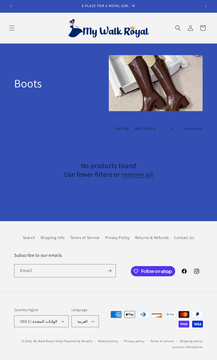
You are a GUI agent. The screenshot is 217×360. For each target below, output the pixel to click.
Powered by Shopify (78, 341)
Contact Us (184, 237)
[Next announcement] (206, 6)
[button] (12, 28)
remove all (137, 174)
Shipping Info (52, 237)
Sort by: (122, 128)
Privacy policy (134, 341)
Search (29, 237)
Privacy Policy (117, 237)
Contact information (187, 347)
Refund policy (108, 341)
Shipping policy (191, 341)
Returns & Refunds (152, 237)
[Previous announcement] (11, 6)
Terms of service (162, 341)
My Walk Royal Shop (48, 341)
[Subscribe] (109, 270)
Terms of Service (85, 237)
